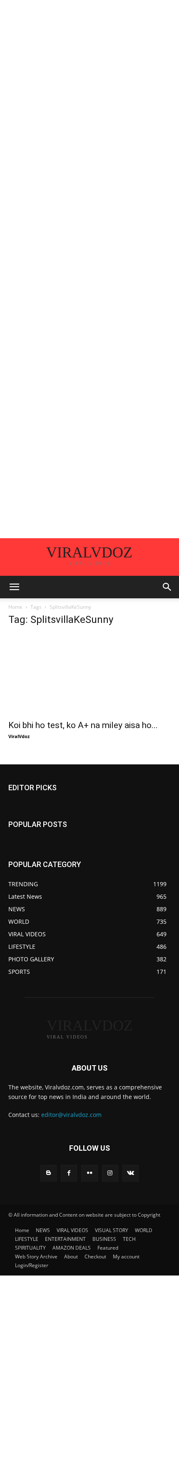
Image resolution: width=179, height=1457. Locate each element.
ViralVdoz (19, 736)
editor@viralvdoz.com (71, 1115)
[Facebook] (69, 1173)
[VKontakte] (130, 1173)
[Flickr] (89, 1173)
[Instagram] (110, 1173)
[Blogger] (48, 1173)
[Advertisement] (89, 89)
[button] (14, 587)
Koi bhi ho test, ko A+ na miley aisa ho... (83, 725)
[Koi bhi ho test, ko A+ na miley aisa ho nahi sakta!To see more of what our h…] (89, 674)
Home (15, 606)
